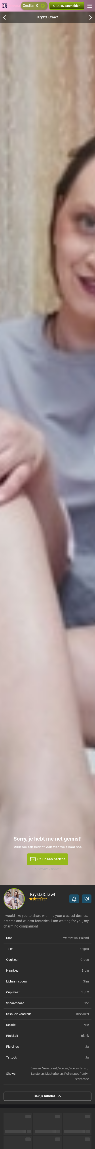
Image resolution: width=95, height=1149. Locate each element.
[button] (74, 898)
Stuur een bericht (51, 859)
